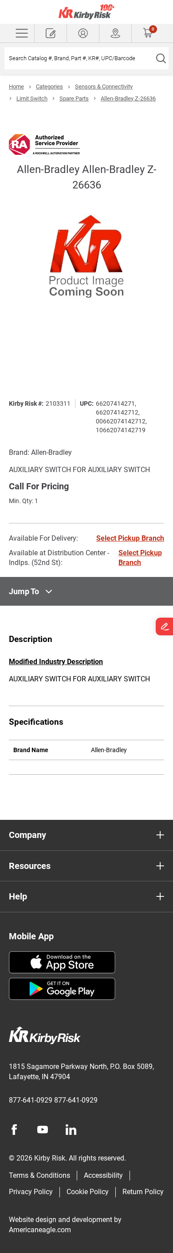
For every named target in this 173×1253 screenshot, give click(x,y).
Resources (30, 866)
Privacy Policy (31, 1192)
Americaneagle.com (40, 1230)
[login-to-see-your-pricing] (83, 33)
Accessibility (103, 1175)
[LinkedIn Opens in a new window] (71, 1129)
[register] (51, 33)
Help (18, 896)
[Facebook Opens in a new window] (14, 1129)
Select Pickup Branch (130, 538)
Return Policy (143, 1192)
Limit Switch (31, 98)
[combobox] (78, 58)
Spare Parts (74, 98)
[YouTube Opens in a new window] (42, 1129)
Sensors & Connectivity (104, 86)
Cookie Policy (88, 1192)
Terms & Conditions (39, 1175)
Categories (49, 86)
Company (27, 835)
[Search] (161, 58)
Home (16, 86)
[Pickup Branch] (115, 33)
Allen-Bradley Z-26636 (128, 98)
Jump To (24, 591)
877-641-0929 (30, 1100)
